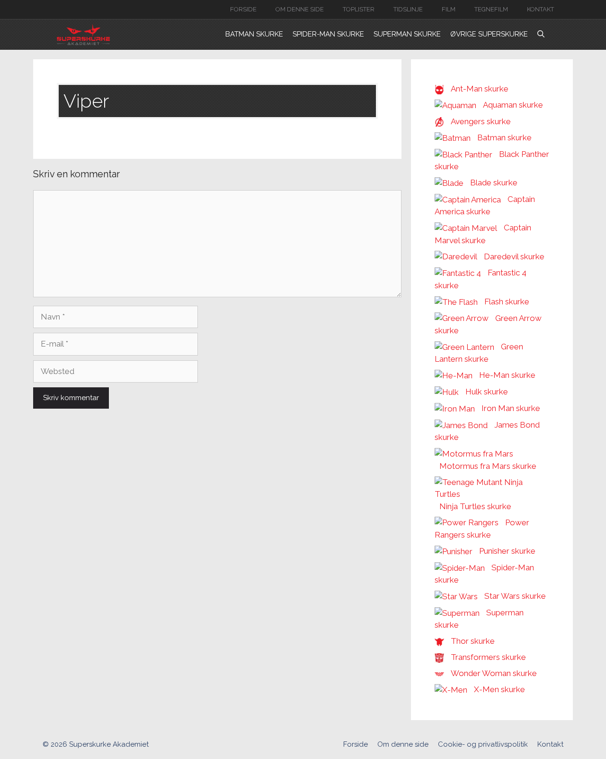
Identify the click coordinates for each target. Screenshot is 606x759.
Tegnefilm (491, 9)
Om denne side (300, 9)
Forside (243, 9)
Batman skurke (254, 34)
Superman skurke (407, 34)
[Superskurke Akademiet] (83, 34)
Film (448, 9)
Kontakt (540, 9)
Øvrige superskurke (489, 34)
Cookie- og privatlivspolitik (483, 744)
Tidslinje (408, 9)
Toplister (358, 9)
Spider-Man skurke (328, 34)
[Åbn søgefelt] (541, 34)
